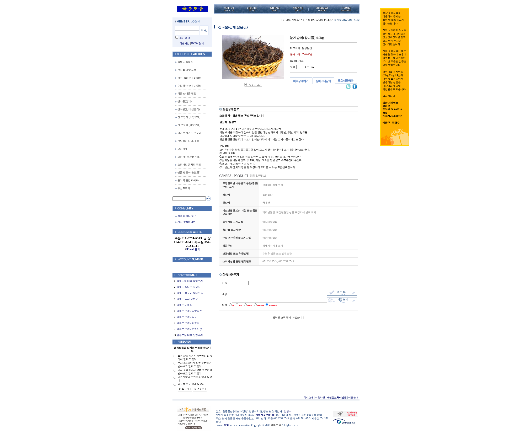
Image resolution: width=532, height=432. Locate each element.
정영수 (287, 411)
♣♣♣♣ (260, 305)
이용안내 (353, 397)
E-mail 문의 (193, 249)
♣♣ (240, 305)
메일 (226, 425)
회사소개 (308, 397)
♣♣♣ (249, 305)
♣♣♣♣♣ (273, 305)
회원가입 (185, 43)
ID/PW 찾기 (197, 43)
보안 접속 (184, 37)
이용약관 (320, 397)
